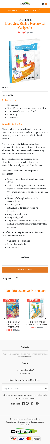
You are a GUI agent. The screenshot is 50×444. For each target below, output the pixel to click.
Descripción (7, 95)
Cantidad (25, 257)
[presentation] (4, 318)
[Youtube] (37, 404)
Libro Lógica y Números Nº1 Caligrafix (13, 324)
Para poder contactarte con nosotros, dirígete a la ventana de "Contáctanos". (25, 355)
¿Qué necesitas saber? (25, 370)
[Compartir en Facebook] (13, 278)
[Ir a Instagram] (27, 404)
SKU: (4, 87)
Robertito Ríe (25, 374)
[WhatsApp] (32, 404)
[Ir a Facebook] (23, 404)
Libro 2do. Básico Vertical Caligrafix (36, 323)
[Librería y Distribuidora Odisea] (25, 4)
